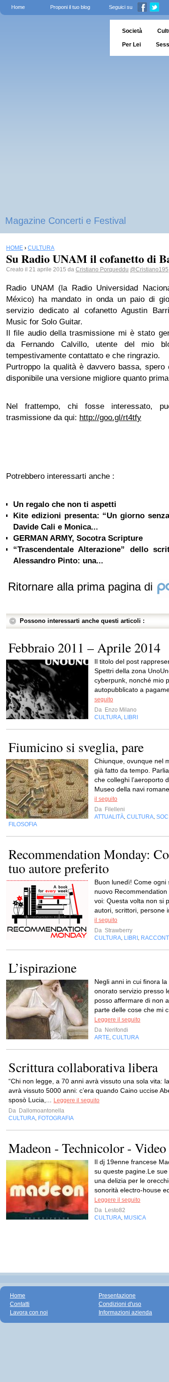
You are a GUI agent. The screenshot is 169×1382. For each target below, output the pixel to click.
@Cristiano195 (149, 269)
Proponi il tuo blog (70, 7)
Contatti (20, 1304)
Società (132, 31)
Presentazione (117, 1295)
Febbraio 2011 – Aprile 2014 (84, 647)
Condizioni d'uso (120, 1304)
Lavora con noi (29, 1312)
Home (18, 7)
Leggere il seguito (117, 1019)
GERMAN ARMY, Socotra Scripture (78, 538)
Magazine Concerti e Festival (65, 220)
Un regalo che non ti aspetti (64, 504)
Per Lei (131, 44)
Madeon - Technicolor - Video (87, 1148)
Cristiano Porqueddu (102, 269)
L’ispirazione (42, 967)
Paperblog (52, 38)
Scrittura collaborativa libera (83, 1067)
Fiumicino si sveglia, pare (76, 747)
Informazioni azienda (125, 1312)
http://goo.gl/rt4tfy (110, 417)
